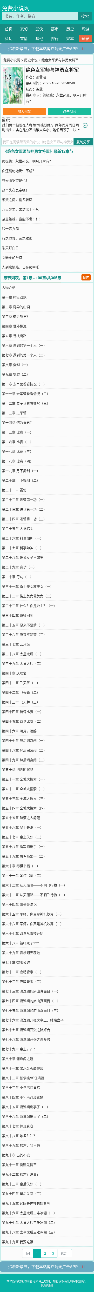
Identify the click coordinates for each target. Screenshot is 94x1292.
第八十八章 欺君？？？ (19, 1135)
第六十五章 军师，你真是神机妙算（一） (33, 914)
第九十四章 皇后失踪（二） (22, 1193)
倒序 (86, 277)
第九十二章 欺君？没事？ (21, 1174)
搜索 (85, 16)
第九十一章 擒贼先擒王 (19, 1164)
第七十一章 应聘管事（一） (22, 971)
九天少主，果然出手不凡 (20, 209)
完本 (70, 38)
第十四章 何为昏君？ (17, 422)
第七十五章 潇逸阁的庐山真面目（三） (31, 1010)
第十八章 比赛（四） (17, 461)
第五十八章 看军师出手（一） (24, 846)
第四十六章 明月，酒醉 (19, 730)
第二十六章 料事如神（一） (22, 538)
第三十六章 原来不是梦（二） (24, 634)
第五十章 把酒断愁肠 (17, 769)
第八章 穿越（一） (16, 364)
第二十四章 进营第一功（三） (24, 518)
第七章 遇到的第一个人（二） (24, 355)
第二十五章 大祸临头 (17, 528)
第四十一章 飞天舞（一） (21, 682)
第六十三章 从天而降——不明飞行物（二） (34, 894)
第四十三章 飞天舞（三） (21, 701)
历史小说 (31, 59)
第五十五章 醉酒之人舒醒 (21, 817)
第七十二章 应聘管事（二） (22, 981)
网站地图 (47, 1285)
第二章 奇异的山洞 (16, 306)
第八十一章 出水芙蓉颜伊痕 (22, 1068)
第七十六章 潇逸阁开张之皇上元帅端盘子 (33, 1020)
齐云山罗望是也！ (15, 180)
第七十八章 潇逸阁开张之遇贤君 (26, 1039)
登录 (85, 38)
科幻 (9, 38)
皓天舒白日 (10, 247)
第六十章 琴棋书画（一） (21, 865)
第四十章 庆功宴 (14, 673)
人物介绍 (8, 287)
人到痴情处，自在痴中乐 (20, 267)
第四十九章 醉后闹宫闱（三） (24, 759)
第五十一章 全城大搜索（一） (24, 779)
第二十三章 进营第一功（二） (24, 509)
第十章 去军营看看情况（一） (24, 383)
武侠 (39, 29)
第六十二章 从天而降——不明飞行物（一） (34, 885)
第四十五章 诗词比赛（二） (22, 721)
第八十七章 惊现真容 (17, 1126)
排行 (55, 38)
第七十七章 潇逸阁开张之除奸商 (26, 1029)
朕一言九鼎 (10, 228)
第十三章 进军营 (14, 412)
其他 (39, 38)
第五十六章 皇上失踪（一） (22, 827)
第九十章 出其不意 (16, 1154)
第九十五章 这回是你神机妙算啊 (26, 1203)
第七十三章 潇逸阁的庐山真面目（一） (31, 991)
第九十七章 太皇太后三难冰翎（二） (29, 1222)
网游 (85, 29)
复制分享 (83, 141)
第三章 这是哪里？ (16, 316)
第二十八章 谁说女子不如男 (22, 557)
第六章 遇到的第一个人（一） (24, 345)
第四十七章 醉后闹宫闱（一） (24, 740)
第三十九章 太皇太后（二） (22, 663)
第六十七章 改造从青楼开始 (22, 933)
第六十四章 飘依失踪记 (19, 904)
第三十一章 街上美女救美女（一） (28, 586)
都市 (55, 29)
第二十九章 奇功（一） (19, 567)
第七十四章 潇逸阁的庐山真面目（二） (31, 1000)
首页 (9, 29)
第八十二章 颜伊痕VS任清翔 (23, 1077)
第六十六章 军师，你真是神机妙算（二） (33, 923)
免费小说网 (16, 8)
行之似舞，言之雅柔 (17, 238)
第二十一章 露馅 (14, 489)
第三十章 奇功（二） (17, 576)
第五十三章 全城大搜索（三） (24, 798)
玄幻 (24, 29)
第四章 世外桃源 (14, 326)
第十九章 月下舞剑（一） (21, 470)
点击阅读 (69, 111)
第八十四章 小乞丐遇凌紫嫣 (22, 1097)
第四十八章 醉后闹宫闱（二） (24, 750)
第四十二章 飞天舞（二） (21, 692)
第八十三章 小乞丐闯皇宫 (21, 1087)
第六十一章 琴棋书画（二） (22, 875)
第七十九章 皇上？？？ (19, 1048)
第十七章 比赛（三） (17, 451)
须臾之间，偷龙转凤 (17, 199)
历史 (70, 29)
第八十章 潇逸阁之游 (17, 1058)
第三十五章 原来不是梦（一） (24, 624)
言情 (24, 38)
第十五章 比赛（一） (17, 432)
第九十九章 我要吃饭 (17, 1241)
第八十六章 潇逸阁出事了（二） (26, 1116)
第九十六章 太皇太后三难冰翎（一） (29, 1212)
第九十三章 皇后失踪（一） (22, 1183)
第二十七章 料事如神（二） (22, 547)
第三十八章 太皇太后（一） (22, 653)
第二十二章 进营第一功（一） (24, 499)
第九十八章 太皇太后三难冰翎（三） (29, 1232)
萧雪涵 (41, 76)
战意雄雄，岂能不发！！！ (22, 218)
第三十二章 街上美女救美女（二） (28, 595)
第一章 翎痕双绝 (14, 297)
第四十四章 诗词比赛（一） (22, 711)
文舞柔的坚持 (12, 257)
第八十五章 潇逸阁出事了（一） (26, 1106)
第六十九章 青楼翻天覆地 (21, 952)
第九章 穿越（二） (16, 374)
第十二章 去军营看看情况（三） (26, 403)
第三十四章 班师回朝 (17, 615)
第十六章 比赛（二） (17, 441)
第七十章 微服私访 (16, 962)
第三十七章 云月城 (16, 644)
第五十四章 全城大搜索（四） (24, 808)
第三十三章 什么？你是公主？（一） (29, 605)
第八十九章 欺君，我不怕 (21, 1145)
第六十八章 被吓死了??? (20, 942)
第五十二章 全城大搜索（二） (24, 788)
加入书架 (24, 111)
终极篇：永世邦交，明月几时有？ (27, 161)
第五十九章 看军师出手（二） (24, 856)
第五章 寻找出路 (14, 335)
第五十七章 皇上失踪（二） (22, 836)
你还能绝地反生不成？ (19, 170)
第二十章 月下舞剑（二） (21, 480)
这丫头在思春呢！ (15, 189)
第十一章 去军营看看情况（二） (26, 393)
